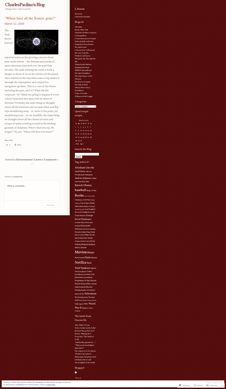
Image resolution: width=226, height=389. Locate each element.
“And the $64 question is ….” (85, 342)
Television (90, 294)
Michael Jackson (88, 244)
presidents (88, 277)
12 (86, 130)
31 (81, 141)
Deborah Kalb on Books (84, 41)
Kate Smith (88, 238)
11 (83, 130)
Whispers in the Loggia (83, 96)
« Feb (77, 144)
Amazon (89, 174)
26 (86, 137)
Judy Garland (79, 238)
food (86, 209)
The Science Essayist (82, 82)
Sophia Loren (85, 290)
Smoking (78, 290)
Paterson (78, 272)
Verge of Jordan (81, 93)
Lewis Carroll (86, 241)
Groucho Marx (80, 223)
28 (91, 137)
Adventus (78, 27)
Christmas (79, 200)
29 (76, 141)
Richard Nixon (86, 284)
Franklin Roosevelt (88, 212)
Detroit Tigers (85, 203)
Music (90, 252)
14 (91, 130)
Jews (88, 229)
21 (91, 134)
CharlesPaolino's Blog (24, 5)
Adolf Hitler (80, 171)
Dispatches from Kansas (84, 44)
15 (76, 134)
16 (78, 134)
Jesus (84, 229)
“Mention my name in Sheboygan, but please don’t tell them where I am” (85, 357)
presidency (79, 274)
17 (81, 134)
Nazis (88, 257)
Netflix (80, 262)
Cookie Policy (50, 385)
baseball (80, 190)
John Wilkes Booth (87, 235)
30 (79, 141)
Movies (81, 252)
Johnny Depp (85, 232)
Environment (24, 160)
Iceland (77, 226)
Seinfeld (82, 287)
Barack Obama (83, 185)
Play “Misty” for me (82, 325)
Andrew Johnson (83, 178)
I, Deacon (80, 9)
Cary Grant (91, 196)
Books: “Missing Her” (83, 334)
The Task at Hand (81, 85)
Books (79, 195)
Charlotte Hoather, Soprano (85, 33)
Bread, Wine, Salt (81, 30)
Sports (93, 290)
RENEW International (83, 70)
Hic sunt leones (81, 47)
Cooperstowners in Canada (85, 39)
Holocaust (89, 222)
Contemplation (80, 36)
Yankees (85, 308)
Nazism (94, 257)
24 (81, 137)
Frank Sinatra (80, 215)
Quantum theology (82, 67)
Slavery (89, 287)
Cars (85, 196)
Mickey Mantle (81, 247)
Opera (93, 268)
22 (76, 137)
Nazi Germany (79, 258)
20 (88, 134)
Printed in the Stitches (83, 64)
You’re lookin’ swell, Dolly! (85, 328)
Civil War (86, 200)
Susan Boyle (79, 294)
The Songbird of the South (85, 363)
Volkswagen (79, 304)
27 (88, 137)
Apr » (82, 144)
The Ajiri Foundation (82, 73)
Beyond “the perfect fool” (85, 331)
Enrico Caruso (89, 206)
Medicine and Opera (82, 56)
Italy (83, 225)
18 (83, 134)
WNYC (85, 304)
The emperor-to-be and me (85, 351)
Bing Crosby (91, 190)
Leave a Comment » (46, 160)
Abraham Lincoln (84, 167)
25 (83, 137)
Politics (89, 272)
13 (88, 130)
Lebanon (78, 241)
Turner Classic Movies (89, 300)
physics (84, 272)
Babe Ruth (85, 182)
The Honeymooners (81, 297)
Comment (50, 205)
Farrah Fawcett (79, 209)
